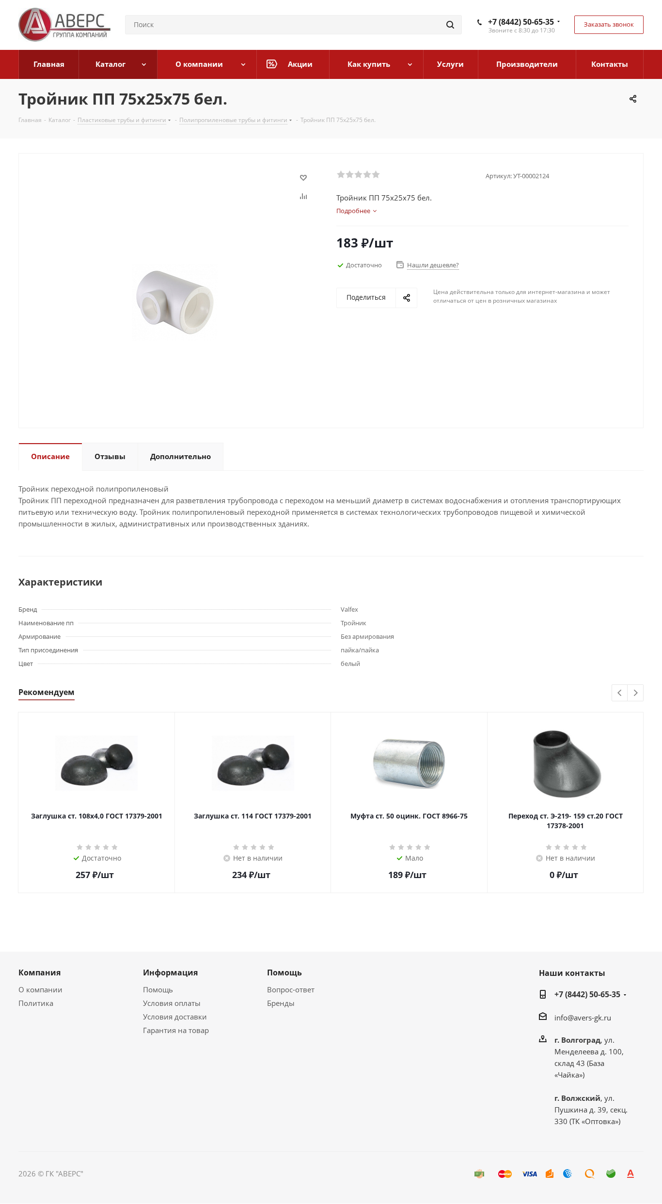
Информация (170, 972)
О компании (40, 989)
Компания (39, 972)
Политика (35, 1003)
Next (636, 693)
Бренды (281, 1003)
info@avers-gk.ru (582, 1017)
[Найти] (450, 24)
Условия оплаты (172, 1003)
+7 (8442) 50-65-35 (521, 21)
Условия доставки (175, 1016)
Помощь (158, 989)
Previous (620, 693)
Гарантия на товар (176, 1030)
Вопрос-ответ (291, 989)
